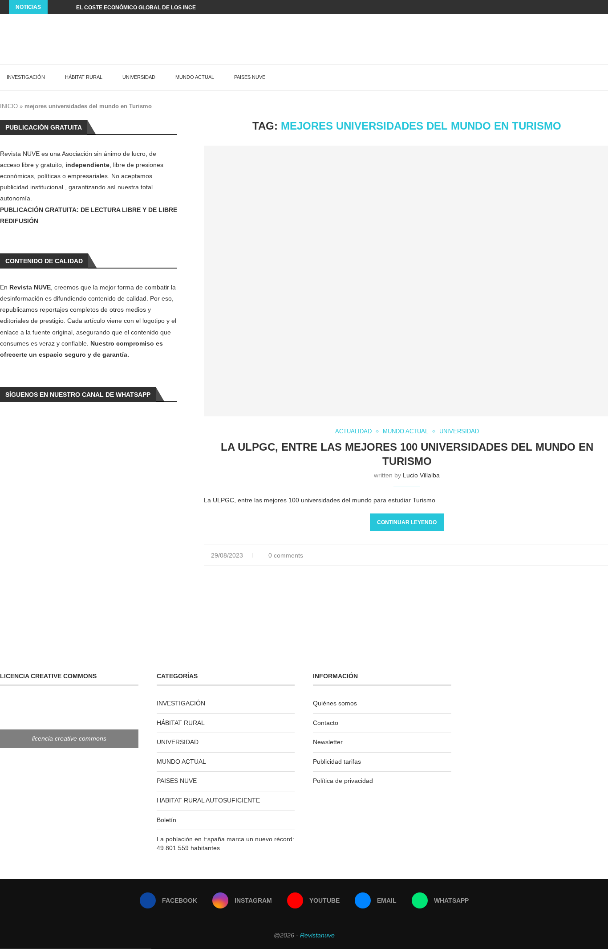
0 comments (285, 555)
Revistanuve (317, 935)
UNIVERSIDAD (138, 77)
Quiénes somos (335, 703)
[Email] (586, 7)
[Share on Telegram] (598, 555)
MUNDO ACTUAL (194, 77)
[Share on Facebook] (569, 555)
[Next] (68, 7)
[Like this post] (558, 555)
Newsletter (328, 741)
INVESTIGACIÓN (26, 77)
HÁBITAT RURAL (83, 77)
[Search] (603, 77)
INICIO (9, 106)
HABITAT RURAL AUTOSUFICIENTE (208, 800)
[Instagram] (566, 7)
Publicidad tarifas (337, 761)
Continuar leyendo (407, 522)
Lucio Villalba (421, 475)
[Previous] (56, 7)
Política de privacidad (343, 780)
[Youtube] (576, 7)
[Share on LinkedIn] (579, 555)
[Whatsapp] (597, 7)
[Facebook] (556, 7)
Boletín (166, 819)
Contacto (325, 722)
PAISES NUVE (249, 77)
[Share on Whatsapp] (588, 555)
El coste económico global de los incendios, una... (153, 7)
